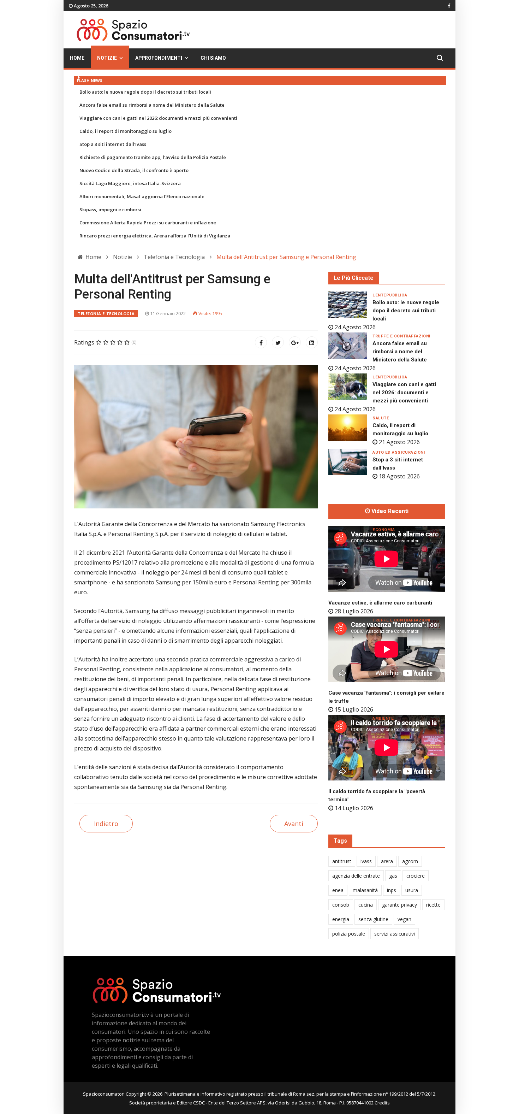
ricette (433, 904)
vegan (404, 919)
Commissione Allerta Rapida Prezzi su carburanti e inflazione (147, 222)
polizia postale (348, 933)
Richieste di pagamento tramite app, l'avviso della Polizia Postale (152, 157)
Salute (380, 418)
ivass (366, 861)
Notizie (107, 58)
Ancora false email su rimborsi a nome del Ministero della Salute (152, 105)
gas (393, 875)
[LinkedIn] (312, 342)
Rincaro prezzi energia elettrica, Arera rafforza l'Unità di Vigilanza (154, 235)
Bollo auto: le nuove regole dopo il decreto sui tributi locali (145, 92)
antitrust (341, 861)
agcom (410, 861)
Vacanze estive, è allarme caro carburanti (380, 603)
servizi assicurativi (394, 933)
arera (387, 861)
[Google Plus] (295, 342)
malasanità (365, 890)
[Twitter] (278, 342)
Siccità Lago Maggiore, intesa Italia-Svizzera (130, 183)
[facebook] (449, 5)
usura (411, 890)
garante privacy (399, 904)
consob (340, 904)
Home (77, 58)
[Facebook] (261, 342)
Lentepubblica (389, 295)
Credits (382, 1103)
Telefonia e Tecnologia (106, 313)
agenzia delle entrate (356, 875)
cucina (365, 904)
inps (391, 890)
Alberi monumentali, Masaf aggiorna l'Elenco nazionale (141, 196)
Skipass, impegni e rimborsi (110, 209)
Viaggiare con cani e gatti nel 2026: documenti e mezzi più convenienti (158, 118)
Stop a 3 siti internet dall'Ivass (112, 144)
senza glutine (373, 919)
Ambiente (383, 718)
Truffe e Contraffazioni (401, 336)
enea (338, 890)
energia (340, 919)
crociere (415, 875)
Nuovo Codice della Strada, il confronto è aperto (134, 170)
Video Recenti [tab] (389, 511)
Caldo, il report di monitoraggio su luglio (125, 131)
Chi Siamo (213, 58)
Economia (383, 530)
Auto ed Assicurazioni (398, 452)
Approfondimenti (158, 58)
